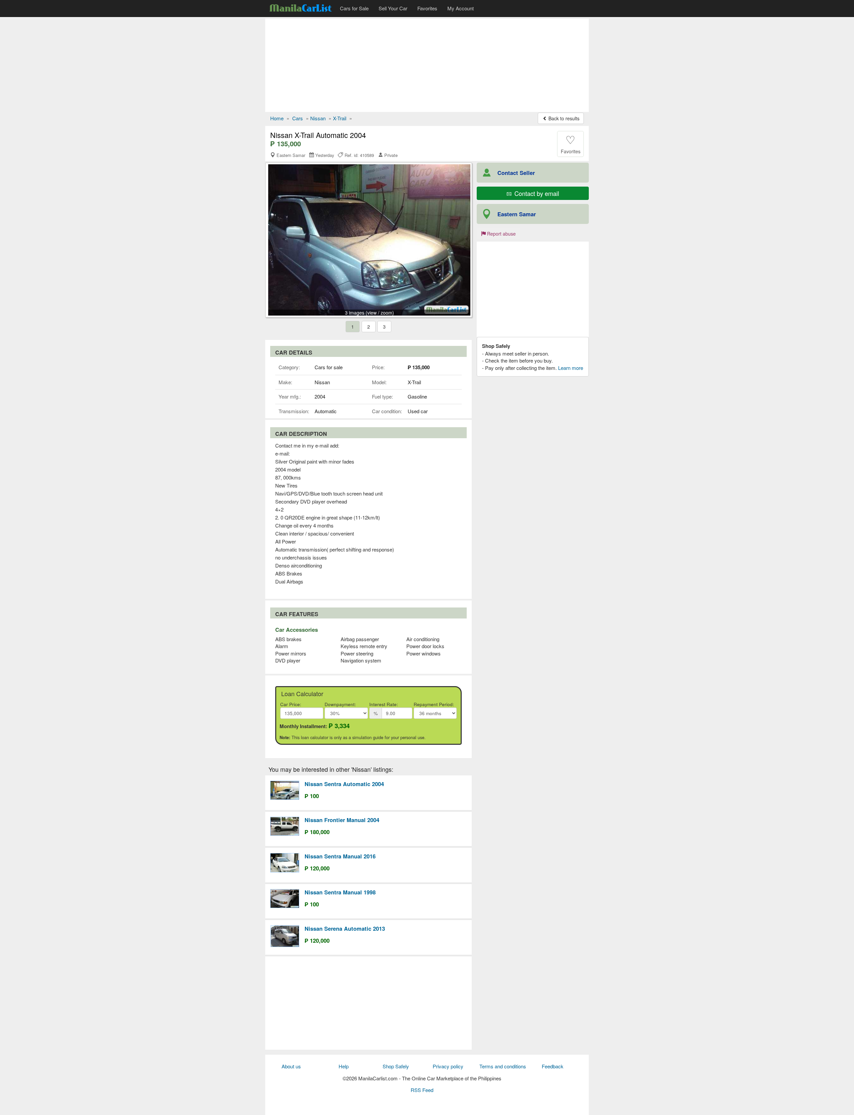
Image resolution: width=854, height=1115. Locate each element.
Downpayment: (340, 704)
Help (344, 1066)
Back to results (563, 118)
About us (291, 1066)
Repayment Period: (434, 704)
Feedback (552, 1066)
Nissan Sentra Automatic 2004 (344, 784)
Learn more (570, 367)
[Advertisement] (427, 65)
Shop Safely (396, 1066)
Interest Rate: (383, 704)
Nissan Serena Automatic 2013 (345, 928)
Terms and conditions (502, 1066)
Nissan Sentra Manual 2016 (340, 856)
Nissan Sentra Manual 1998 (340, 892)
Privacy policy (448, 1066)
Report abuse (501, 233)
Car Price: (290, 704)
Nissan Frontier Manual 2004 (342, 820)
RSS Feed (422, 1089)
